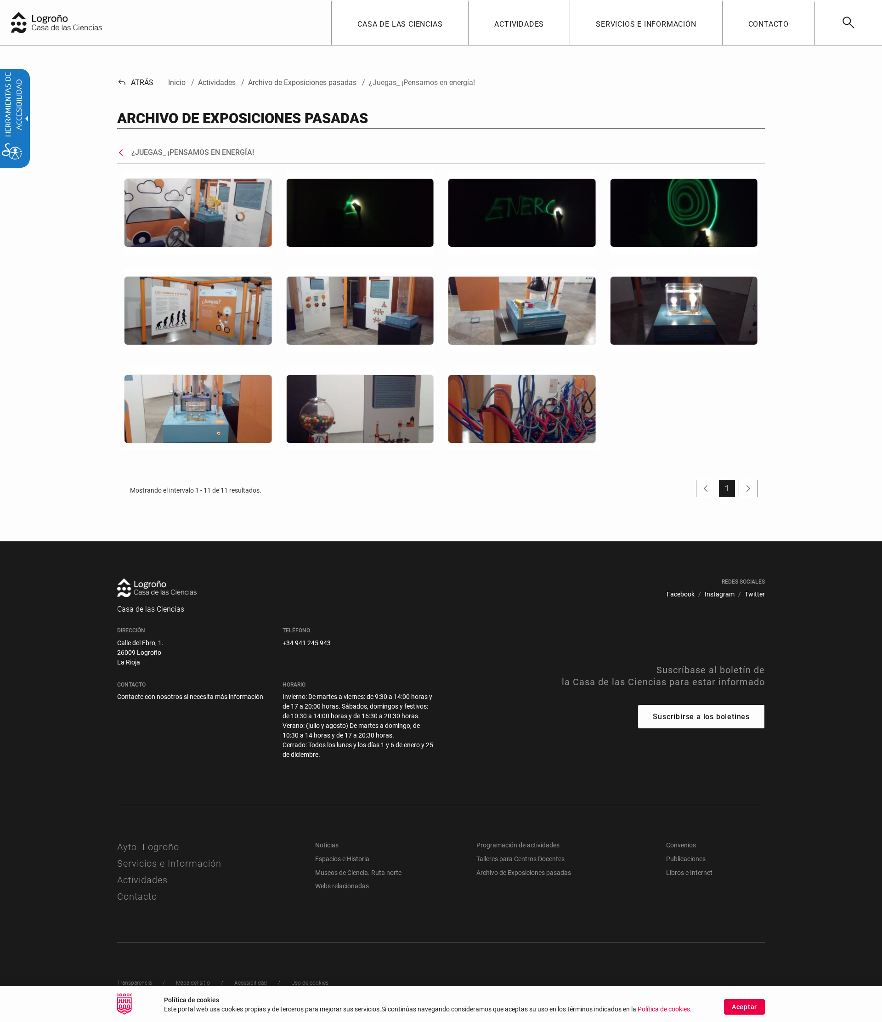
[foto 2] (198, 310)
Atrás (135, 82)
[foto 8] (360, 408)
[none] (19, 22)
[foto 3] (360, 310)
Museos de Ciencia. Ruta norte (358, 872)
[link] (848, 22)
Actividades (142, 880)
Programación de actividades (518, 845)
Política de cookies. (665, 1009)
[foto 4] (522, 310)
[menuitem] (399, 22)
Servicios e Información (169, 863)
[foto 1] (198, 212)
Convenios (681, 845)
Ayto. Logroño (148, 846)
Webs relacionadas (342, 886)
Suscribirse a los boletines (701, 716)
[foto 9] (522, 408)
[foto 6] (198, 408)
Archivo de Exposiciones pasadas (523, 872)
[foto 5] (684, 310)
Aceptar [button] (744, 1007)
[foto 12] (684, 212)
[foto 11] (522, 212)
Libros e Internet (689, 872)
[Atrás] (123, 152)
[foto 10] (360, 212)
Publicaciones (686, 859)
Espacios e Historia (342, 859)
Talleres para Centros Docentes (520, 859)
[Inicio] (75, 21)
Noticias (327, 845)
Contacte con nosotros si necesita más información (190, 696)
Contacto (137, 896)
